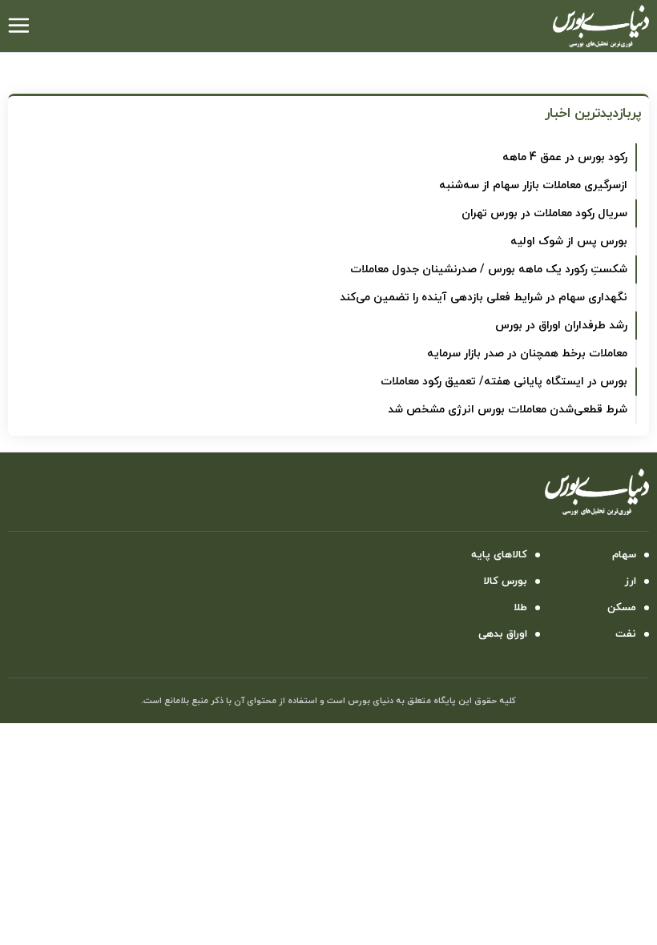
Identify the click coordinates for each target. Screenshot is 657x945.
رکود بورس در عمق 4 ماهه (564, 157)
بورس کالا (505, 581)
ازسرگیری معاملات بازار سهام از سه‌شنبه (533, 185)
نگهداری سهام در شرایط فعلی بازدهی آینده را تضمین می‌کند (483, 297)
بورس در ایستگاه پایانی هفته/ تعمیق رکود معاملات (504, 381)
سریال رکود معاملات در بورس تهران (544, 213)
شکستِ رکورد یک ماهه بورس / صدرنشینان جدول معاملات (488, 269)
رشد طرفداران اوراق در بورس (561, 325)
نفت (625, 634)
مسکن (621, 608)
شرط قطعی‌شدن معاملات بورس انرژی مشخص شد (507, 409)
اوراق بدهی (502, 634)
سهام (624, 555)
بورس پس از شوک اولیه (568, 241)
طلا (520, 608)
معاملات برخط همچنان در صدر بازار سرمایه (527, 353)
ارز (630, 581)
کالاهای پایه (499, 555)
